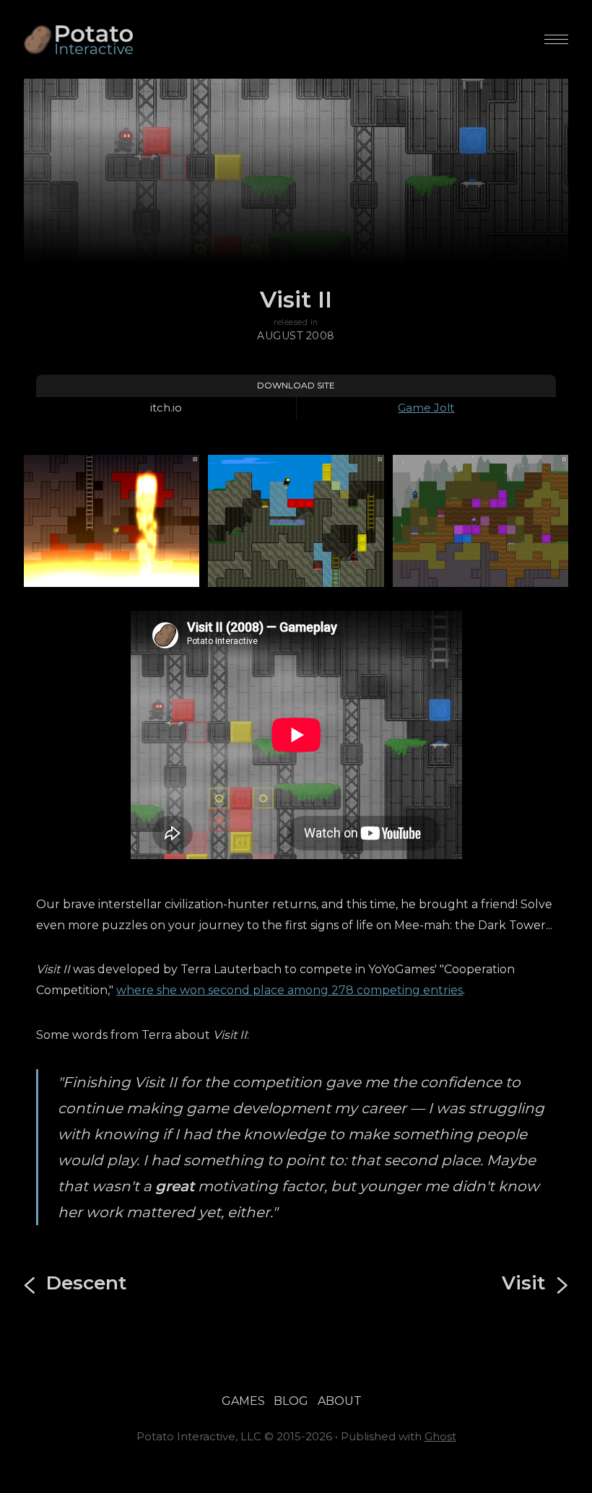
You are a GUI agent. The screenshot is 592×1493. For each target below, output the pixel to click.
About (340, 1401)
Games (243, 1401)
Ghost (440, 1436)
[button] (556, 39)
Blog (291, 1401)
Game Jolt (426, 407)
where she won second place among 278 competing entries (289, 990)
